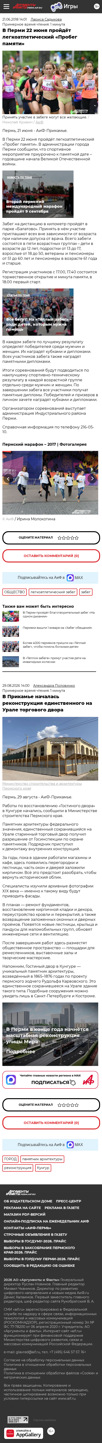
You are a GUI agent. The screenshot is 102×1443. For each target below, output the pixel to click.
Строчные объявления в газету (35, 1234)
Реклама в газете (62, 1208)
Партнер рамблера (44, 1420)
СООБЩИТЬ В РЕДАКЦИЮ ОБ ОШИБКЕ (39, 1265)
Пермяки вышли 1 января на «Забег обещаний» (57, 627)
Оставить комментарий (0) (51, 556)
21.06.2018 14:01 (14, 19)
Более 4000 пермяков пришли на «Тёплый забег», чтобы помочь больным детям (54, 644)
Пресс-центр (68, 1201)
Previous (7, 478)
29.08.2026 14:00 (15, 685)
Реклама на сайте (22, 1208)
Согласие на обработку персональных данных (44, 1360)
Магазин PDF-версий (25, 1214)
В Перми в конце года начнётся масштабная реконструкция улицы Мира (47, 1035)
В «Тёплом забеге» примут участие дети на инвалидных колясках (54, 660)
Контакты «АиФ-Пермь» (27, 1228)
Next (92, 478)
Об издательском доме (28, 1201)
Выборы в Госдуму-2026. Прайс (35, 1241)
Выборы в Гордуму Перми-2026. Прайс (42, 1259)
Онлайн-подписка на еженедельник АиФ (46, 1221)
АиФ (39, 122)
